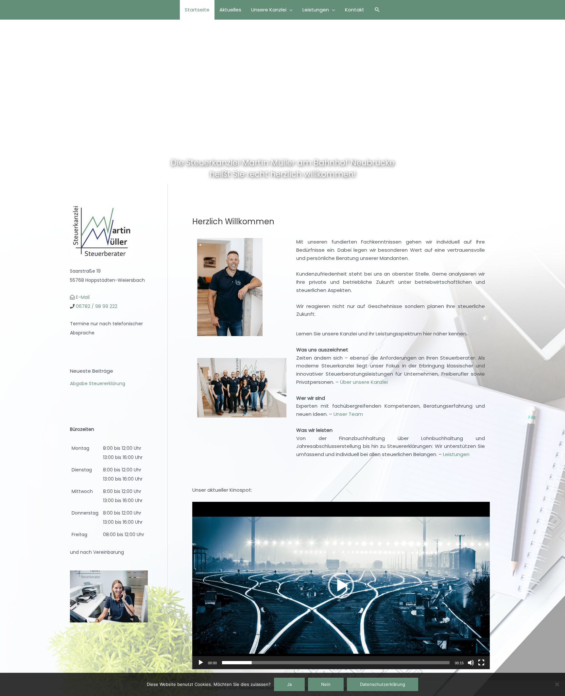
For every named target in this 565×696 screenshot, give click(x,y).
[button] (377, 10)
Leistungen (315, 9)
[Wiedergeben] (200, 662)
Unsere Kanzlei (268, 9)
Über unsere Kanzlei (364, 382)
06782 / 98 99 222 (96, 306)
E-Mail (83, 297)
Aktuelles (230, 9)
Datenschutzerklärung (382, 684)
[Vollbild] (481, 662)
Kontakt (354, 9)
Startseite (197, 9)
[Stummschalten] (471, 662)
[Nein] (557, 684)
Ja (289, 684)
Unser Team (348, 414)
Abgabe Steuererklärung (97, 383)
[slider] (336, 662)
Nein (326, 684)
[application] (341, 585)
